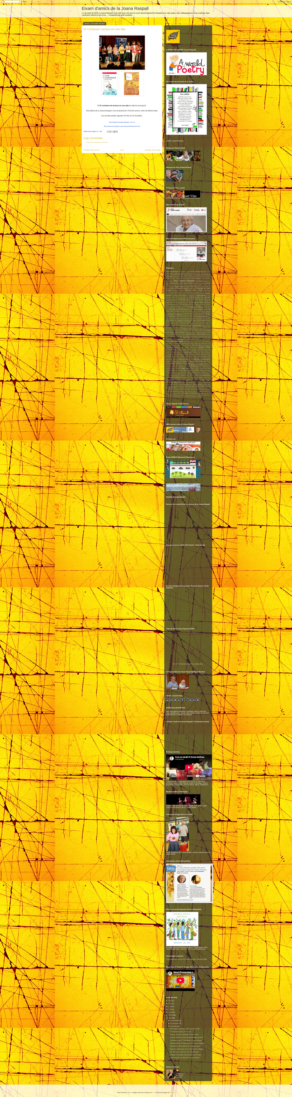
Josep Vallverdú (171, 349)
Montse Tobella (176, 365)
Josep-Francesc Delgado (184, 349)
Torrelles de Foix (183, 391)
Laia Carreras (188, 354)
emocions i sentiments (195, 318)
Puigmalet (185, 377)
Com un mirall (187, 302)
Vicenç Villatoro (180, 395)
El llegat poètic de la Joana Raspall (195, 315)
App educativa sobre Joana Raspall (181, 283)
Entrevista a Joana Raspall (197, 320)
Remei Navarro (206, 379)
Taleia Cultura (191, 389)
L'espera (168, 351)
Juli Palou (194, 349)
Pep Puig (173, 370)
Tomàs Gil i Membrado (172, 391)
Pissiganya (186, 372)
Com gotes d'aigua (178, 302)
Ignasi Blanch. (190, 334)
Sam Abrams (199, 382)
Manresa (175, 359)
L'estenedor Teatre (176, 351)
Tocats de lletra (206, 389)
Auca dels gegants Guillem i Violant (197, 284)
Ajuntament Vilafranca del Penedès (182, 276)
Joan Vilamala (188, 339)
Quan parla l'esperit (199, 377)
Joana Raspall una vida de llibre (193, 341)
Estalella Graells (188, 325)
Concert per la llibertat (184, 304)
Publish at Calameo (179, 664)
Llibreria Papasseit (202, 356)
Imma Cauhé (200, 334)
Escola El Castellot (185, 322)
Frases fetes (207, 329)
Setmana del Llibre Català (191, 386)
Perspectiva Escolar (205, 370)
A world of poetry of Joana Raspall (182, 273)
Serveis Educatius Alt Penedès (174, 386)
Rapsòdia (198, 379)
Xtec (180, 396)
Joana (193, 339)
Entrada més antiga (153, 150)
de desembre (174, 1020)
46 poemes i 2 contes (184, 271)
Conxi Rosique (196, 306)
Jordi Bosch (174, 345)
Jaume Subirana (195, 337)
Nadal (205, 365)
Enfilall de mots (206, 318)
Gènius (193, 330)
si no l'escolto (180, 388)
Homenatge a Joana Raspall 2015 (194, 332)
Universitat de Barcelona (190, 393)
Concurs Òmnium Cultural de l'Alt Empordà (184, 1034)
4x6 (153, 1092)
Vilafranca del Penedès (191, 395)
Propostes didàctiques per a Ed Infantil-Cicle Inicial (188, 375)
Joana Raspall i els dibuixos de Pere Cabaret (184, 1058)
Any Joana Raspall (184, 280)
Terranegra (198, 389)
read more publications (195, 664)
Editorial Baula (201, 311)
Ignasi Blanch (181, 334)
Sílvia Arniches (188, 388)
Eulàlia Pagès (196, 325)
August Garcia (180, 286)
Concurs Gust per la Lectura (198, 304)
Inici (122, 150)
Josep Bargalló (184, 347)
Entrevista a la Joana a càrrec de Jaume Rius (185, 1029)
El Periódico (183, 316)
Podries (199, 372)
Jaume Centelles (177, 337)
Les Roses (207, 354)
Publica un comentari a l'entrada (96, 142)
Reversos (169, 381)
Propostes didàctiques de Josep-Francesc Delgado (186, 1049)
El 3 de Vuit (195, 313)
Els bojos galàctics (184, 318)
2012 (170, 1018)
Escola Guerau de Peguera (178, 323)
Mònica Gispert (186, 363)
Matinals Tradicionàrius (190, 361)
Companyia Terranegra (172, 304)
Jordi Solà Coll (206, 345)
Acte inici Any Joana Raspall (179, 275)
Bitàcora (180, 292)
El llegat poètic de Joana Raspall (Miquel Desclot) (186, 1037)
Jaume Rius (186, 337)
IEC (176, 334)
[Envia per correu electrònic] (108, 131)
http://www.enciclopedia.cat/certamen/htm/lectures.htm (122, 126)
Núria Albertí (202, 366)
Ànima (181, 278)
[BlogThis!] (110, 131)
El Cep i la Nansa (175, 315)
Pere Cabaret (188, 370)
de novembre (174, 1023)
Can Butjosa (174, 295)
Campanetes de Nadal (198, 293)
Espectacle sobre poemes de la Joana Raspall (185, 1046)
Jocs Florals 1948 (202, 343)
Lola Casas (179, 358)
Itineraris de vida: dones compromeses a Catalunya (190, 336)
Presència (197, 374)
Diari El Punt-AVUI (181, 309)
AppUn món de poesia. (199, 283)
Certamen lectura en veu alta (188, 299)
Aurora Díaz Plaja (191, 286)
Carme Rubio (175, 297)
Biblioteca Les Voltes (178, 290)
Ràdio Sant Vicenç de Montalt (178, 379)
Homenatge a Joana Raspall (175, 332)
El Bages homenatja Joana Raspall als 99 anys (185, 1055)
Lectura (202, 354)
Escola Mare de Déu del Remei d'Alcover (198, 323)
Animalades (187, 278)
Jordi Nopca (181, 345)
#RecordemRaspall (172, 271)
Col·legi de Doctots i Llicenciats (195, 300)
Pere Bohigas (180, 370)
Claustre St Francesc (179, 300)
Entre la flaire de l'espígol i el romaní (177, 320)
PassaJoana (204, 368)
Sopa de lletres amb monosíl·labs (201, 388)
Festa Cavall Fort (175, 327)
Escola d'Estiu (175, 322)
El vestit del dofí (173, 318)
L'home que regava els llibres (189, 351)
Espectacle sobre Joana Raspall (174, 325)
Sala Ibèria (193, 382)
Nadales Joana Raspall (175, 366)
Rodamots (191, 381)
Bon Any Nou (203, 292)
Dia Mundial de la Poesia (195, 307)
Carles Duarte (192, 295)
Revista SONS (185, 381)
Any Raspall (199, 281)
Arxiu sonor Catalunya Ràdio (178, 284)
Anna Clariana (196, 278)
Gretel (196, 330)
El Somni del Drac (201, 316)
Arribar (168, 284)
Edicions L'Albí (192, 311)
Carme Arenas (201, 295)
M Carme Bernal (187, 358)
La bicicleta (200, 351)
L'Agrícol (200, 349)
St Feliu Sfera (182, 389)
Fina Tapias (203, 327)
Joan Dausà (203, 337)
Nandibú (184, 366)
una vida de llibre (176, 393)
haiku (208, 330)
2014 (170, 1012)
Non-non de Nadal (193, 366)
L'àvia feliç (207, 349)
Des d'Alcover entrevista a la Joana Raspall (184, 1052)
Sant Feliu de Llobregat (176, 384)
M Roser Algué (196, 358)
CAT (181, 297)
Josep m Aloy (204, 347)
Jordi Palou (188, 345)
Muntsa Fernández (197, 365)
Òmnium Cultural (175, 368)
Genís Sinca (187, 330)
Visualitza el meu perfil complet (180, 1075)
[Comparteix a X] (112, 131)
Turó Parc (190, 391)
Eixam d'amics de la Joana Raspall (115, 8)
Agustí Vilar (192, 275)
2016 (170, 1006)
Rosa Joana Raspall (184, 382)
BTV (209, 292)
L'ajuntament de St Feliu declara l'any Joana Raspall (187, 1043)
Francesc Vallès (198, 329)
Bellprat (185, 288)
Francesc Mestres (177, 329)
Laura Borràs (195, 354)
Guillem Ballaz (202, 330)
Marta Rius (191, 359)
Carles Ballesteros (183, 295)
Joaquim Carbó (185, 343)
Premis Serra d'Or (189, 374)
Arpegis (207, 283)
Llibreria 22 (170, 356)
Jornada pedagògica (173, 347)
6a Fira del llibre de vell (198, 271)
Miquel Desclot (175, 363)
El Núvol (178, 316)
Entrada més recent (91, 150)
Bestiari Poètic (192, 288)
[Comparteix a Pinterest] (117, 131)
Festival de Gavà (184, 327)
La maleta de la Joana (198, 352)
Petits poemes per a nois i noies (174, 372)
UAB (194, 391)
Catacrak (185, 297)
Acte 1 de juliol (196, 273)
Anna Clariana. (206, 278)
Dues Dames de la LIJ (179, 311)
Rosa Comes (198, 381)
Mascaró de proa (199, 359)
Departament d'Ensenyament (179, 307)
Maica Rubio (169, 359)
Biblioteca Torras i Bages (194, 290)
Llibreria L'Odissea (180, 356)
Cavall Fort (192, 297)
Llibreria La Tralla (191, 356)
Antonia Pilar (169, 281)
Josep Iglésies (194, 347)
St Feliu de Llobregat (172, 389)
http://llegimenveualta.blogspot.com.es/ (122, 122)
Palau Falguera (195, 368)
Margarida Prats (183, 359)
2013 (170, 1015)
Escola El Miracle (196, 322)
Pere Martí (196, 370)
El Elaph (184, 315)
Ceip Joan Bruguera (203, 297)
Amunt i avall (203, 276)
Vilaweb (200, 395)
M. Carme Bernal (205, 358)
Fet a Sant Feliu (194, 327)
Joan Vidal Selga (178, 339)
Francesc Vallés (187, 329)
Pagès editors (185, 368)
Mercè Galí (202, 361)
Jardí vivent (207, 336)
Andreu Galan (175, 278)
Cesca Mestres (202, 299)
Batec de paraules (176, 288)
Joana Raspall (177, 341)
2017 (170, 1003)
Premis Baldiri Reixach (179, 374)
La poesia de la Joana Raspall (175, 354)
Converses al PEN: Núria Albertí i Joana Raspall (186, 1040)
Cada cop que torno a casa (174, 293)
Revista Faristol (177, 381)
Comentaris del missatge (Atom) (127, 156)
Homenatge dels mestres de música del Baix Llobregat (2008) (186, 959)
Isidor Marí (173, 336)
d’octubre (173, 1026)
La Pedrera (207, 352)
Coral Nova (205, 306)
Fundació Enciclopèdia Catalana (175, 330)
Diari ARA (172, 309)
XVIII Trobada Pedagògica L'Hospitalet (191, 396)
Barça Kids (201, 286)
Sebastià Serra (206, 384)
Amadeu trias (195, 276)
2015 (170, 1009)
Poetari (171, 374)
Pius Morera (193, 372)
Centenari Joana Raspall (172, 299)
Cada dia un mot (187, 293)
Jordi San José (197, 345)
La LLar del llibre (186, 352)
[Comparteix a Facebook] (114, 131)
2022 (170, 1000)
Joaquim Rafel (193, 343)
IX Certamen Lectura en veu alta (180, 1032)
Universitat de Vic (204, 393)
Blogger (172, 1092)
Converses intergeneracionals (183, 306)
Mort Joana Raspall (185, 365)
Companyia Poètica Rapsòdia (200, 302)
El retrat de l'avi (191, 316)
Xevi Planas (175, 396)
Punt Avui (190, 377)
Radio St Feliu (191, 379)
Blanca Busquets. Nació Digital (190, 292)
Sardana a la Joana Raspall (192, 384)
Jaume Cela (169, 337)
